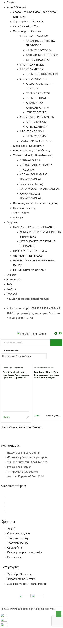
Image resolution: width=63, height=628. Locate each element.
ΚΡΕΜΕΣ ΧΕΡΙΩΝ (36, 126)
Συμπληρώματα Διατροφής (28, 21)
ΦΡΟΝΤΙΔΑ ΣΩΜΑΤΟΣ (33, 79)
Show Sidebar (11, 350)
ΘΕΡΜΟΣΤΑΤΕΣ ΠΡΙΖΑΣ (27, 255)
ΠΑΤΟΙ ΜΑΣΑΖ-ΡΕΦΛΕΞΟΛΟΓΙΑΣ (40, 188)
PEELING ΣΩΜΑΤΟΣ (38, 93)
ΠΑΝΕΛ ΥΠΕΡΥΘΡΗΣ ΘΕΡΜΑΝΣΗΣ (34, 227)
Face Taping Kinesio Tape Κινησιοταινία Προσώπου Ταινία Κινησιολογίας (46, 375)
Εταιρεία (11, 275)
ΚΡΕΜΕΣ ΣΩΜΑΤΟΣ (38, 98)
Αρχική (11, 2)
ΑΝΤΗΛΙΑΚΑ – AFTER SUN (42, 55)
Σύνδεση (12, 289)
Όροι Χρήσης (14, 547)
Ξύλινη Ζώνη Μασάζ (31, 184)
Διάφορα (18, 217)
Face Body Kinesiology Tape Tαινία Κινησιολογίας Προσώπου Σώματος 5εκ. (16, 375)
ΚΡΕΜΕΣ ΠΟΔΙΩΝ (37, 136)
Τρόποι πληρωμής (18, 543)
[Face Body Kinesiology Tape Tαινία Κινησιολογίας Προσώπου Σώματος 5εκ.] (16, 384)
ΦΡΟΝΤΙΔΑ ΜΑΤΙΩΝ (31, 69)
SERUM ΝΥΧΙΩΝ (36, 122)
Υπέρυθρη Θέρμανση (19, 574)
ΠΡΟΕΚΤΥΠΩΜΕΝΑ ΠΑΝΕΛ (30, 251)
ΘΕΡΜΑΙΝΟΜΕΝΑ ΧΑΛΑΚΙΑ (29, 270)
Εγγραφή (12, 294)
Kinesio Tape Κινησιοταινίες (13, 367)
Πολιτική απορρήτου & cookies (24, 552)
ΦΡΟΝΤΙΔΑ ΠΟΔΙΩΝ (32, 131)
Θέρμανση (12, 222)
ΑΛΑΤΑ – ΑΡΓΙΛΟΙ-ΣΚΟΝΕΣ (36, 141)
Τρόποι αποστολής (18, 538)
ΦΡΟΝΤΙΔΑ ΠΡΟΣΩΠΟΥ (34, 36)
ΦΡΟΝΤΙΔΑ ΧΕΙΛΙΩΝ (32, 64)
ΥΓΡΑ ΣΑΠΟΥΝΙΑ (36, 112)
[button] (60, 335)
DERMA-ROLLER (30, 160)
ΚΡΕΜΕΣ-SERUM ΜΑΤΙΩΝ (42, 74)
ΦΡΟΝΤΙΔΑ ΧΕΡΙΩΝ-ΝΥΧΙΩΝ (37, 117)
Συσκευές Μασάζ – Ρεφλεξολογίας (32, 155)
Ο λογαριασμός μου (18, 533)
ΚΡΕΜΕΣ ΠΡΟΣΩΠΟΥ (39, 50)
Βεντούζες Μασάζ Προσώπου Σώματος (35, 203)
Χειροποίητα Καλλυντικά (27, 31)
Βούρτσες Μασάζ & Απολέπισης (31, 150)
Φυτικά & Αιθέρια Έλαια (26, 26)
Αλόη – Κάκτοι (21, 212)
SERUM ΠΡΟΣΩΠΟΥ (38, 59)
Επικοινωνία (14, 279)
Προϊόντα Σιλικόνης (24, 208)
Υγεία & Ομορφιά (16, 7)
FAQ (9, 284)
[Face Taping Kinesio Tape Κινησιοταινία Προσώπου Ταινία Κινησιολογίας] (47, 384)
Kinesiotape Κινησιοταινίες (28, 146)
